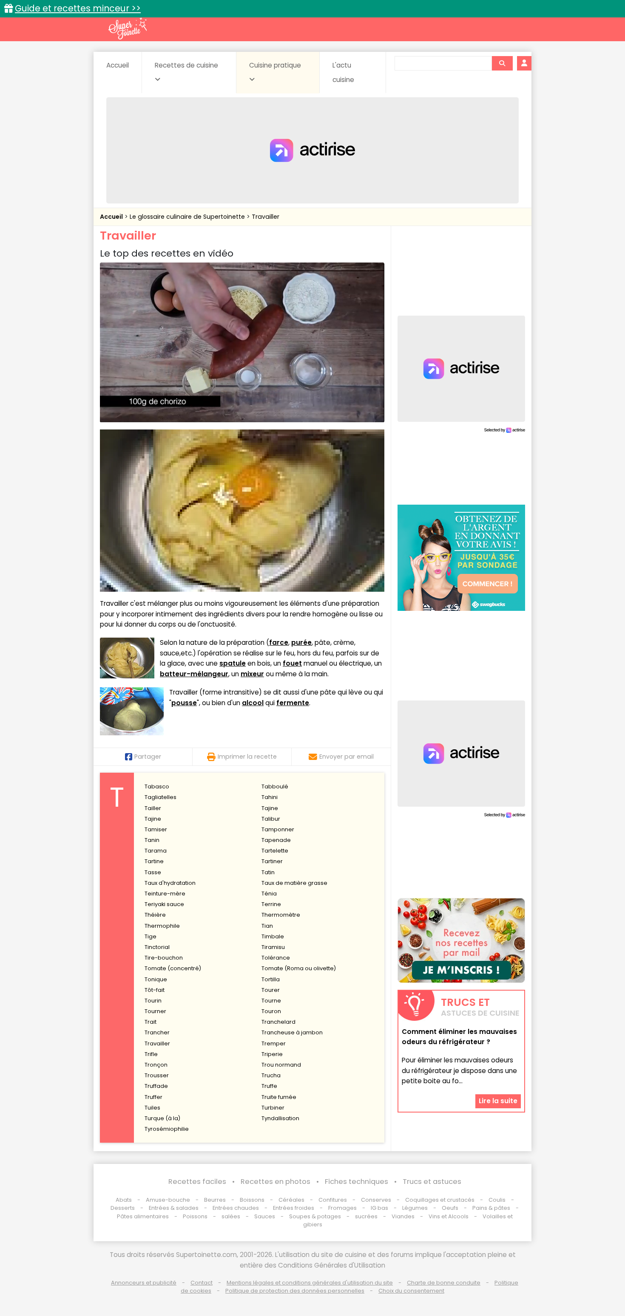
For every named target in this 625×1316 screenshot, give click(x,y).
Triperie (272, 1054)
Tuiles (152, 1107)
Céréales (291, 1199)
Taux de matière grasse (294, 883)
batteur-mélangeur (194, 673)
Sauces (264, 1216)
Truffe (269, 1086)
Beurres (215, 1199)
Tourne (271, 1000)
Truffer (153, 1097)
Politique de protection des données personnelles (294, 1290)
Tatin (268, 872)
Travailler (265, 216)
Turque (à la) (162, 1118)
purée (301, 642)
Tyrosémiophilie (167, 1128)
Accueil (117, 65)
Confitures (332, 1199)
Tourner (155, 1011)
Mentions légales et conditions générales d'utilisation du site (310, 1282)
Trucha (271, 1075)
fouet (292, 663)
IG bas (379, 1208)
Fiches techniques (356, 1181)
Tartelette (274, 850)
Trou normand (281, 1064)
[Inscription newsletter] (461, 940)
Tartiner (272, 861)
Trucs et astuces (432, 1181)
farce (278, 642)
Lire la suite (498, 1100)
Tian (267, 925)
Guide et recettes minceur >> (78, 8)
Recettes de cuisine (186, 65)
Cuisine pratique (275, 65)
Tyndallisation (280, 1118)
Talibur (270, 818)
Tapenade (276, 840)
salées (231, 1216)
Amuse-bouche (168, 1199)
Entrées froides (293, 1208)
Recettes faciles (197, 1181)
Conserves (376, 1199)
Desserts (123, 1208)
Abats (124, 1199)
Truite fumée (278, 1097)
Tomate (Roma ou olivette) (298, 968)
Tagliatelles (160, 797)
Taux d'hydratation (170, 883)
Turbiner (272, 1107)
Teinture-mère (165, 893)
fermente (292, 702)
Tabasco (157, 786)
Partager (147, 756)
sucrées (366, 1216)
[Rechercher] (502, 63)
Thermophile (162, 925)
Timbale (272, 936)
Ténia (269, 893)
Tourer (270, 990)
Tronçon (156, 1064)
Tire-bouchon (164, 957)
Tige (150, 936)
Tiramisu (273, 947)
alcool (253, 702)
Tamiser (156, 829)
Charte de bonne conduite (443, 1282)
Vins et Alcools (449, 1216)
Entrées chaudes (236, 1208)
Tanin (152, 840)
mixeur (252, 673)
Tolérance (275, 957)
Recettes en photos (275, 1181)
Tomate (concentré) (173, 968)
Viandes (403, 1216)
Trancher (157, 1032)
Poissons (195, 1216)
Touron (271, 1011)
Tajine (269, 808)
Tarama (156, 850)
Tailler (153, 808)
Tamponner (277, 829)
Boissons (252, 1199)
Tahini (269, 797)
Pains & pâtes (491, 1208)
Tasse (153, 872)
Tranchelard (278, 1021)
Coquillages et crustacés (439, 1199)
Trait (150, 1021)
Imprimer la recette (247, 756)
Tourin (153, 1000)
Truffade (156, 1086)
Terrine (271, 904)
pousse (184, 702)
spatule (232, 663)
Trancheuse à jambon (292, 1032)
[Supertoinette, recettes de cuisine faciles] (127, 28)
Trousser (157, 1075)
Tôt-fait (155, 990)
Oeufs (451, 1208)
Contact (201, 1282)
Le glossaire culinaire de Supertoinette (188, 216)
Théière (155, 914)
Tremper (273, 1043)
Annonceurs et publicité (143, 1282)
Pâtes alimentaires (143, 1216)
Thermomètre (280, 914)
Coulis (497, 1199)
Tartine (154, 861)
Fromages (342, 1208)
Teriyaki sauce (164, 904)
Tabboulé (274, 786)
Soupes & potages (315, 1216)
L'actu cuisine (343, 72)
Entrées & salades (174, 1208)
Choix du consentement (411, 1290)
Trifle (151, 1054)
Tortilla (270, 979)
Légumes (415, 1208)
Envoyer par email (346, 756)
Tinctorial (157, 947)
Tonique (156, 979)
